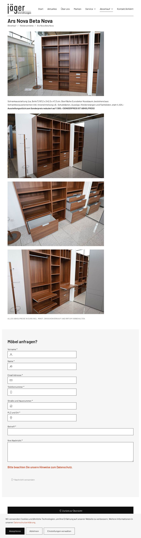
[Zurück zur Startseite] (19, 9)
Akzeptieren (15, 531)
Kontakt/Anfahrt (125, 8)
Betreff (12, 426)
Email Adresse (15, 375)
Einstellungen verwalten (59, 531)
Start (40, 8)
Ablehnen (34, 531)
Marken (77, 8)
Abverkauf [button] (105, 8)
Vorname (12, 349)
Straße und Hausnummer (20, 400)
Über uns (65, 8)
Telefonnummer (16, 386)
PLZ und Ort (14, 412)
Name (11, 361)
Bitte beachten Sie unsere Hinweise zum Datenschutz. (40, 467)
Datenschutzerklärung (24, 522)
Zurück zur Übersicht (72, 510)
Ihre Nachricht (15, 440)
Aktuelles (52, 8)
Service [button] (89, 8)
